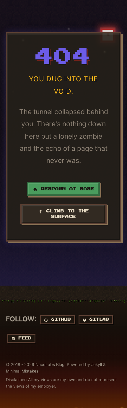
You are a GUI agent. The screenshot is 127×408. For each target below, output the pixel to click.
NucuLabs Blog (49, 364)
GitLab (97, 319)
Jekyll (96, 364)
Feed (23, 338)
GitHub (59, 319)
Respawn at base (66, 189)
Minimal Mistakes (22, 371)
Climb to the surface (66, 213)
